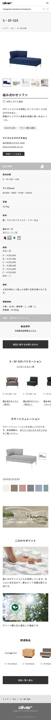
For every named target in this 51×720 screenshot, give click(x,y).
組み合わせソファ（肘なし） (31, 403)
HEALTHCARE (10, 128)
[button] (46, 166)
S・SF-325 (21, 28)
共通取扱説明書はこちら (25, 330)
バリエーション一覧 (25, 366)
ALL (12, 28)
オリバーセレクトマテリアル (33, 430)
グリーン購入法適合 (27, 128)
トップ (5, 28)
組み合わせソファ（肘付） (10, 403)
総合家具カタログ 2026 (14, 142)
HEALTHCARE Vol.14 (13, 146)
